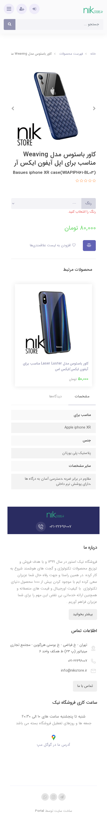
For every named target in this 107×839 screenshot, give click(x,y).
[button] (94, 181)
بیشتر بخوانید (83, 614)
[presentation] (94, 108)
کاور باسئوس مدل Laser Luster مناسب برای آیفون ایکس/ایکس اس (55, 366)
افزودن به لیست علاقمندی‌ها (51, 245)
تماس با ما (85, 686)
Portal (39, 811)
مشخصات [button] (82, 396)
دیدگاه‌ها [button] (55, 396)
